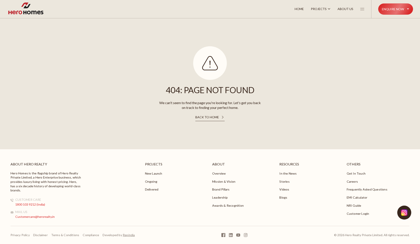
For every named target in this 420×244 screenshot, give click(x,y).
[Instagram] (246, 235)
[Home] (26, 14)
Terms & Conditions (65, 235)
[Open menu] (362, 9)
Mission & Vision (223, 181)
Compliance (91, 235)
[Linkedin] (231, 235)
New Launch (153, 173)
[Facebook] (223, 235)
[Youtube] (238, 235)
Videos (284, 189)
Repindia (129, 235)
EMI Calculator (357, 197)
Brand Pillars (221, 189)
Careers (352, 181)
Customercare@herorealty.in (35, 216)
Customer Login (358, 213)
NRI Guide (354, 205)
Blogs (283, 197)
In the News (288, 173)
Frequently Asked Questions (367, 189)
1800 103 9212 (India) (30, 204)
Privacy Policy (20, 235)
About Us (345, 8)
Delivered (152, 189)
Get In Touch (356, 173)
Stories (284, 181)
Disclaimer (40, 235)
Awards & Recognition (228, 205)
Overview (219, 173)
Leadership (220, 197)
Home (299, 8)
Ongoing (151, 181)
